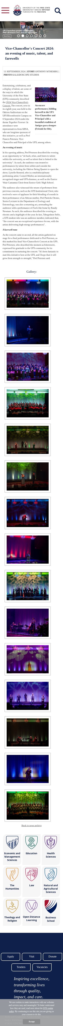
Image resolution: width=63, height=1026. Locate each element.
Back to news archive (32, 825)
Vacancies (42, 967)
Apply (10, 956)
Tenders (21, 967)
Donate (52, 956)
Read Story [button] (7, 36)
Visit (31, 956)
